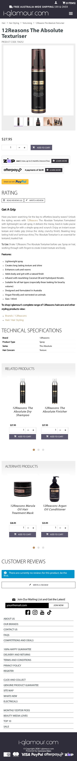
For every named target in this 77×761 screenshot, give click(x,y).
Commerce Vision (44, 751)
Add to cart (43, 148)
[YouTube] (42, 612)
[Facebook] (28, 612)
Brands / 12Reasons (16, 316)
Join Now (58, 605)
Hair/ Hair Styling (14, 320)
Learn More (61, 161)
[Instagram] (35, 612)
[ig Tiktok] (49, 612)
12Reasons (33, 220)
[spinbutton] (10, 147)
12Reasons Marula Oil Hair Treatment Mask (22, 510)
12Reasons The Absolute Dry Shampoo (22, 412)
